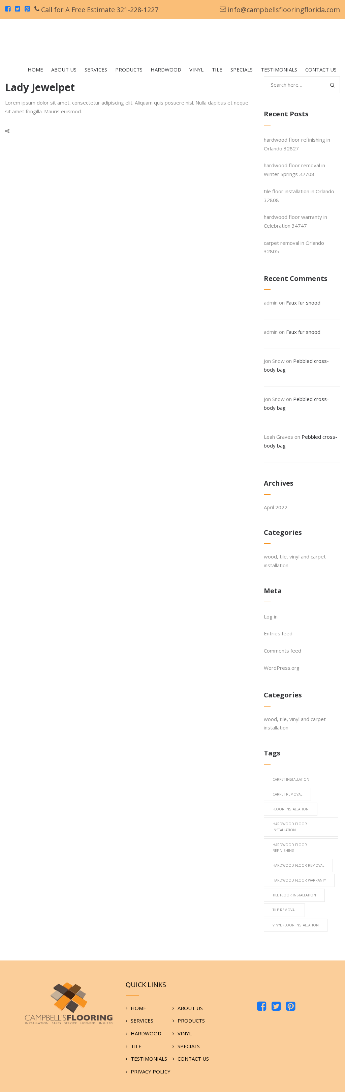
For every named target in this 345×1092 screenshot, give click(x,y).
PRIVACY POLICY (150, 1071)
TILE (136, 1046)
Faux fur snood (303, 302)
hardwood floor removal (298, 865)
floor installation (291, 809)
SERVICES (142, 1020)
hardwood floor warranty (299, 880)
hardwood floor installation (290, 827)
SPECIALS (189, 1046)
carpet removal (287, 794)
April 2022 (275, 507)
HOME (138, 1008)
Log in (271, 616)
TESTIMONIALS (149, 1058)
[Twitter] (276, 1007)
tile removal (284, 910)
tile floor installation (294, 895)
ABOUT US (190, 1008)
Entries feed (278, 633)
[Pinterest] (290, 1007)
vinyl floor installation (296, 925)
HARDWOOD (146, 1033)
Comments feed (282, 650)
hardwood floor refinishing (290, 847)
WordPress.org (282, 667)
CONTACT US (193, 1058)
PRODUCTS (191, 1020)
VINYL (185, 1033)
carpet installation (291, 779)
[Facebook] (261, 1007)
